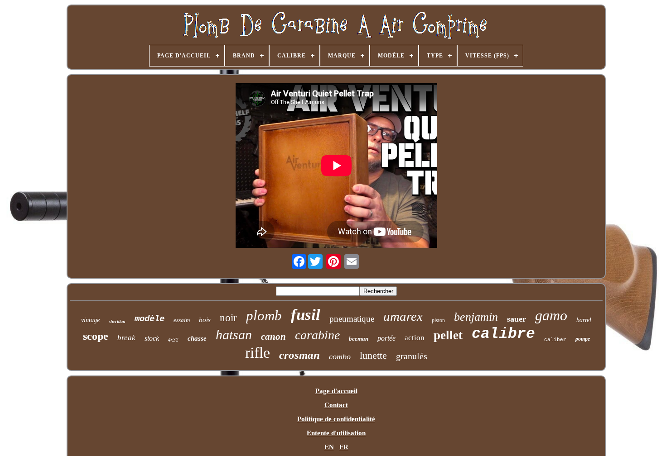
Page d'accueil (336, 390)
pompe (582, 339)
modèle (149, 319)
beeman (358, 338)
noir (228, 317)
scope (95, 336)
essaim (182, 320)
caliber (555, 339)
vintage (90, 320)
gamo (551, 315)
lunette (373, 355)
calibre (503, 334)
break (126, 337)
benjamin (476, 316)
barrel (583, 320)
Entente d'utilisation (336, 433)
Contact (336, 404)
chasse (197, 338)
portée (386, 338)
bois (205, 319)
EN (329, 447)
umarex (403, 316)
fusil (305, 314)
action (415, 337)
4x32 (173, 339)
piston (438, 320)
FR (343, 447)
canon (273, 336)
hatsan (234, 334)
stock (152, 338)
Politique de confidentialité (336, 419)
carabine (317, 335)
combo (340, 356)
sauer (516, 318)
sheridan (117, 321)
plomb (264, 315)
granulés (411, 356)
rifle (257, 352)
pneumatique (351, 318)
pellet (448, 335)
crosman (299, 355)
